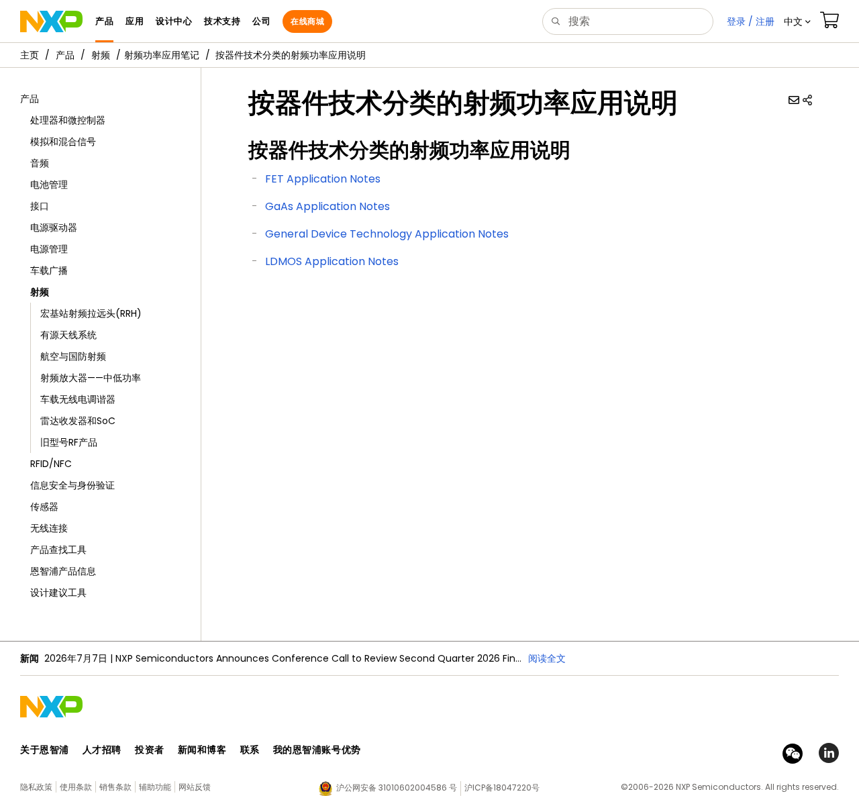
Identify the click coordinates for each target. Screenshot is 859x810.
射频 (100, 55)
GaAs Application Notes (327, 206)
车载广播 (49, 270)
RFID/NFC (51, 463)
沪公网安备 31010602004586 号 (396, 787)
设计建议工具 (58, 592)
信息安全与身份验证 (72, 485)
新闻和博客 (202, 749)
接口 (39, 206)
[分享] (807, 100)
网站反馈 (195, 787)
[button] (797, 21)
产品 (65, 55)
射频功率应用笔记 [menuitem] (161, 55)
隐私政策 (36, 787)
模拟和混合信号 (63, 141)
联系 (250, 749)
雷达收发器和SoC (77, 420)
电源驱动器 (53, 227)
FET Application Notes (323, 179)
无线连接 (49, 528)
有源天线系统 (68, 335)
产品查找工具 (58, 549)
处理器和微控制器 (67, 120)
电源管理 (49, 249)
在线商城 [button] (307, 21)
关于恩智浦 (44, 749)
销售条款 (115, 787)
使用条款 (76, 787)
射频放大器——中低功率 (90, 378)
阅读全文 (547, 658)
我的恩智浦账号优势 (317, 749)
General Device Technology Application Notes (387, 234)
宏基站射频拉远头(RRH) (91, 313)
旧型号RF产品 (68, 442)
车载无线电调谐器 (77, 399)
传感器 (44, 506)
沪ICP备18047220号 (502, 787)
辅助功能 (155, 787)
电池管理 (49, 184)
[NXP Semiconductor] (51, 21)
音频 (39, 163)
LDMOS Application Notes (332, 261)
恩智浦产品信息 (63, 571)
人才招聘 (102, 749)
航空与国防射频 (73, 356)
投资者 (149, 749)
